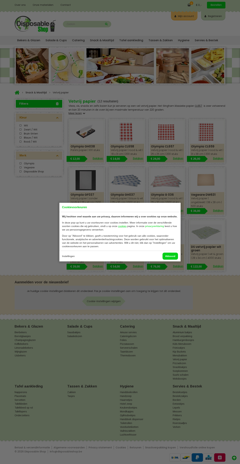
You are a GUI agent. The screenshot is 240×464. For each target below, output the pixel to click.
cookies (122, 226)
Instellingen (68, 256)
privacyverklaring (154, 226)
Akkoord (170, 256)
